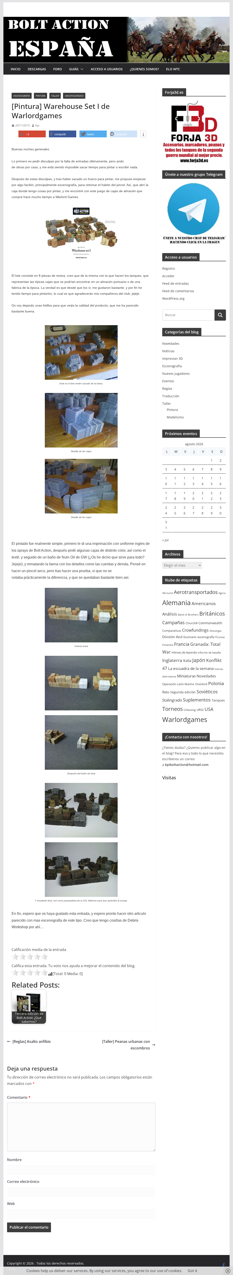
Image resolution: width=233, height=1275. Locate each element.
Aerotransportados (196, 591)
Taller (55, 95)
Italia (187, 660)
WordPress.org (173, 298)
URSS (200, 710)
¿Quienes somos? (144, 69)
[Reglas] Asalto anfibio (32, 1041)
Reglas (167, 388)
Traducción (170, 396)
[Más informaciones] (143, 134)
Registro (168, 268)
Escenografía (21, 95)
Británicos (212, 613)
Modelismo (175, 417)
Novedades (170, 343)
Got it (192, 1270)
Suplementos (197, 700)
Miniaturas (186, 676)
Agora (221, 593)
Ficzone (220, 637)
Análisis (169, 614)
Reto (165, 692)
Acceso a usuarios (107, 69)
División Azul (172, 636)
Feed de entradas (175, 283)
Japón (198, 660)
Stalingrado (172, 700)
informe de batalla (209, 652)
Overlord (201, 684)
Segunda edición (183, 692)
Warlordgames (184, 719)
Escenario (189, 637)
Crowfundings (195, 630)
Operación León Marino (178, 684)
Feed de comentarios (178, 291)
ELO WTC (173, 69)
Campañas (173, 622)
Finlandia (167, 644)
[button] (81, 69)
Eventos (168, 381)
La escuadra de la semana (191, 668)
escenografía (205, 637)
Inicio (15, 69)
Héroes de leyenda (184, 652)
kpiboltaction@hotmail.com (186, 764)
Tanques (218, 700)
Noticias (168, 351)
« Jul (165, 540)
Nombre (14, 1159)
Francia (181, 644)
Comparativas (171, 631)
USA (209, 709)
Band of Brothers (188, 614)
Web (11, 1203)
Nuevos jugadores (176, 373)
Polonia (216, 683)
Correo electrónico (23, 1181)
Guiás (74, 69)
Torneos (172, 708)
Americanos (204, 603)
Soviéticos (207, 692)
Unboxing (190, 710)
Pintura (40, 95)
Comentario (18, 1097)
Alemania (176, 602)
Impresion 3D (172, 358)
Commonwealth (210, 623)
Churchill (192, 623)
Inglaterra (172, 660)
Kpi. (37, 125)
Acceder (168, 276)
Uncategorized (74, 95)
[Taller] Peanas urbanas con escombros (126, 1045)
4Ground (167, 593)
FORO (57, 69)
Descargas (37, 69)
